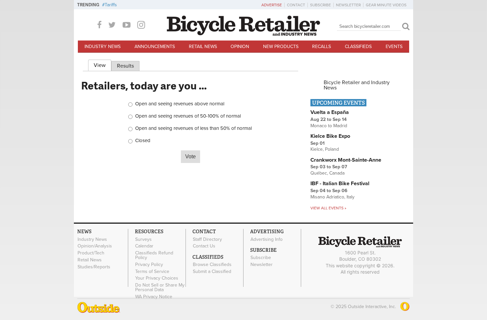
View (102, 65)
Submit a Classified (212, 271)
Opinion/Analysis (95, 246)
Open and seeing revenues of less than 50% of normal (193, 128)
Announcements (155, 46)
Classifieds (358, 46)
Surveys (143, 239)
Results (125, 66)
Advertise (271, 5)
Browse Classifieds (212, 264)
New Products (280, 46)
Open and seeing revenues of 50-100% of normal (188, 116)
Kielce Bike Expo (330, 136)
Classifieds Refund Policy (154, 255)
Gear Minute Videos (386, 5)
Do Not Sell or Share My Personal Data (160, 288)
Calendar (144, 246)
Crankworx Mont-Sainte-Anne (345, 160)
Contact (296, 5)
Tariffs (111, 5)
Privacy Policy (149, 264)
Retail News (203, 46)
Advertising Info (266, 239)
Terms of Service (152, 271)
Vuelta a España (329, 112)
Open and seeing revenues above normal (179, 103)
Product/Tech (91, 253)
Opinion (240, 46)
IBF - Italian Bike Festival (339, 183)
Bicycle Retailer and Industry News (357, 85)
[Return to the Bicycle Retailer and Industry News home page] (243, 34)
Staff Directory (207, 239)
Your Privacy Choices (156, 278)
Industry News (102, 46)
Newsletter (348, 5)
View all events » (328, 208)
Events (394, 46)
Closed (142, 140)
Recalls (321, 46)
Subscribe (320, 5)
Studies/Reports (94, 266)
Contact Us (204, 246)
